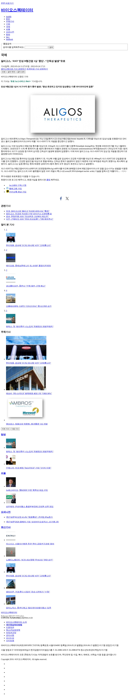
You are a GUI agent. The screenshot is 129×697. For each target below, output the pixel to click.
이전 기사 (5, 429)
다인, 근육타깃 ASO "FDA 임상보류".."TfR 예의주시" (29, 219)
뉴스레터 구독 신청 (17, 185)
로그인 (15, 180)
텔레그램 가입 (15, 189)
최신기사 (6, 527)
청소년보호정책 (13, 630)
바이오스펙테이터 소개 (16, 622)
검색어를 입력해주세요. (13, 47)
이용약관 (10, 627)
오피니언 (10, 32)
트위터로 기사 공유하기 (67, 198)
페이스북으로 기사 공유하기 (61, 198)
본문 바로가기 (7, 3)
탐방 (8, 34)
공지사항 (10, 635)
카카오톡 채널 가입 (17, 192)
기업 (8, 24)
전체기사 (10, 21)
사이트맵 (10, 641)
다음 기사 (15, 429)
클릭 (48, 180)
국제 (8, 27)
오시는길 (10, 638)
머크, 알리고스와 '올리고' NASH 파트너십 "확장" (28, 211)
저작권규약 (11, 633)
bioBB (8, 17)
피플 (8, 29)
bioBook (9, 39)
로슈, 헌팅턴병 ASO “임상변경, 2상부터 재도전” (27, 216)
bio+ (8, 37)
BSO (8, 19)
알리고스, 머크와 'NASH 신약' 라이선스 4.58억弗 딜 (29, 214)
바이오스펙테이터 (17, 10)
